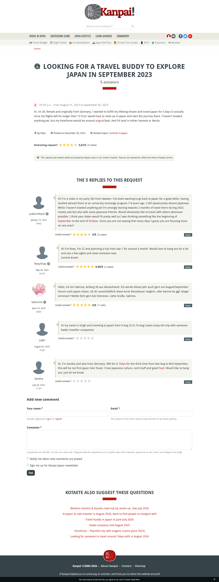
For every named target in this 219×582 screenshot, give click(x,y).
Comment (34, 427)
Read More (135, 579)
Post (31, 473)
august (99, 120)
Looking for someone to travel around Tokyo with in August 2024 (109, 536)
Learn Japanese (104, 36)
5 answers (109, 82)
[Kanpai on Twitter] (185, 36)
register (58, 418)
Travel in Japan (37, 36)
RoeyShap (40, 263)
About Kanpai (109, 566)
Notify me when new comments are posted (56, 459)
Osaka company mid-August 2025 (109, 525)
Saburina (36, 302)
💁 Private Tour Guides (126, 42)
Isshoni (37, 48)
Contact (126, 566)
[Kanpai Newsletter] (173, 36)
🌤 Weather (174, 42)
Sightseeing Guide (60, 36)
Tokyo (122, 363)
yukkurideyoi (37, 214)
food (161, 368)
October (93, 221)
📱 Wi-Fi (144, 42)
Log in (49, 418)
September (64, 221)
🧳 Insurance (159, 42)
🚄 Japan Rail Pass (101, 42)
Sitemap (140, 566)
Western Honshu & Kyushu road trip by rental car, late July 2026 (109, 508)
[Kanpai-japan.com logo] (109, 12)
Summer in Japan (118, 133)
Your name (35, 408)
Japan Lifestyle (83, 36)
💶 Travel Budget (38, 42)
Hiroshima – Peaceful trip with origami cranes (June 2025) (109, 531)
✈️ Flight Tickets (58, 42)
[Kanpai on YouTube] (190, 36)
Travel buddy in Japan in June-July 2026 (109, 519)
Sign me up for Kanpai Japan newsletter (54, 465)
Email (115, 408)
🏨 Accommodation (79, 42)
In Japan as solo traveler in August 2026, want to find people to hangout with (110, 514)
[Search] (133, 26)
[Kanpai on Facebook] (181, 36)
